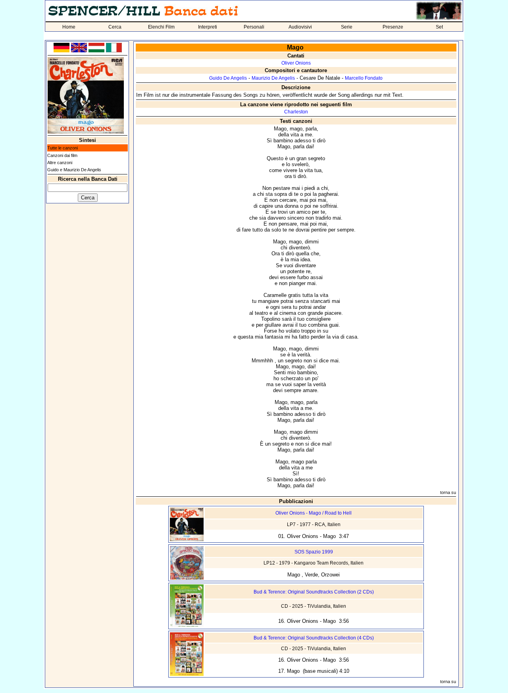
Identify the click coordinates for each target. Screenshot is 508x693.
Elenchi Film (161, 27)
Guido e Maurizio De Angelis (74, 169)
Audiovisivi (300, 27)
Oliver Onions (296, 63)
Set (439, 27)
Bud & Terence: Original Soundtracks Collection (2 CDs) (314, 592)
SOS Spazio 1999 (313, 552)
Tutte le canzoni (62, 147)
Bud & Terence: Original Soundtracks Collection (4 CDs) (314, 638)
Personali (254, 27)
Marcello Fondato (364, 78)
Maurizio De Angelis (273, 78)
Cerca (114, 27)
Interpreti (207, 27)
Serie (346, 27)
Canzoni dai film (62, 155)
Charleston (296, 112)
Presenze (393, 27)
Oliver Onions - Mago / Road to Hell (313, 513)
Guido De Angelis (228, 78)
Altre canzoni (59, 162)
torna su (448, 492)
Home (68, 27)
